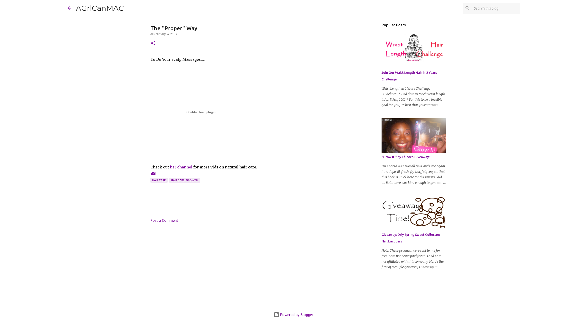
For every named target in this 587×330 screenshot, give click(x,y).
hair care (159, 180)
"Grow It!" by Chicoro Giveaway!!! (407, 157)
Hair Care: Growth (184, 180)
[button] (153, 43)
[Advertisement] (243, 269)
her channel (181, 167)
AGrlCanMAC (100, 8)
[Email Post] (153, 175)
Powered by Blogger (296, 315)
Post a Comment (164, 220)
